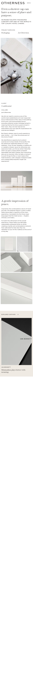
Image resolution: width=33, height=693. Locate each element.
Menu (29, 3)
